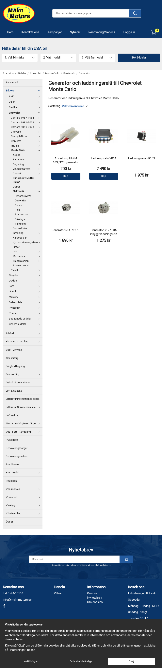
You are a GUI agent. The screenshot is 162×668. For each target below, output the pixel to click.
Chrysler (13, 275)
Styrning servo (21, 266)
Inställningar (31, 661)
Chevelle (16, 132)
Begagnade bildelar (20, 319)
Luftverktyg (12, 415)
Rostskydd (12, 473)
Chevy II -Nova (19, 136)
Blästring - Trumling (17, 342)
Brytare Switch (23, 196)
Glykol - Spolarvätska (18, 383)
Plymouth (14, 308)
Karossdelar (20, 238)
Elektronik (18, 191)
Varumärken (13, 489)
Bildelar (10, 91)
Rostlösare (12, 464)
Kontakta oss (30, 32)
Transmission (21, 261)
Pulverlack (12, 440)
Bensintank (12, 83)
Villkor (58, 593)
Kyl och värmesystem (25, 242)
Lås (15, 252)
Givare (18, 205)
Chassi (17, 174)
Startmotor (21, 214)
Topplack (11, 481)
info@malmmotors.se (17, 599)
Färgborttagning (15, 366)
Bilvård (10, 333)
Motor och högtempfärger (21, 424)
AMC (12, 96)
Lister (16, 247)
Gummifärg (12, 374)
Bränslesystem (21, 169)
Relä (17, 210)
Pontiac (13, 313)
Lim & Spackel (14, 391)
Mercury (13, 297)
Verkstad (11, 497)
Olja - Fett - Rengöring (18, 432)
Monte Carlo (18, 150)
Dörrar (16, 187)
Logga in (129, 32)
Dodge (13, 281)
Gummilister (20, 228)
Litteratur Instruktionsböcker (22, 399)
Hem (10, 32)
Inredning (18, 233)
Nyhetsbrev (94, 598)
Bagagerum (19, 160)
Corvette (16, 141)
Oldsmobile (15, 302)
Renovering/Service (101, 32)
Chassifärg (12, 358)
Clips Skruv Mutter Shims (23, 180)
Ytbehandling (13, 514)
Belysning (18, 164)
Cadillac (13, 107)
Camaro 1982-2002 (22, 122)
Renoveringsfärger (16, 448)
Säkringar (20, 219)
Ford (11, 286)
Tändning (20, 224)
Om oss (92, 593)
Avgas (16, 155)
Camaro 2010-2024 (22, 127)
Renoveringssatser (17, 456)
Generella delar (17, 324)
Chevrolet (14, 113)
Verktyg (10, 505)
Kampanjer (54, 32)
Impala (15, 146)
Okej (131, 661)
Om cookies (95, 602)
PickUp (15, 270)
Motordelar (19, 256)
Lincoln (13, 292)
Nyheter (75, 32)
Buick (12, 102)
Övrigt (9, 522)
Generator (20, 201)
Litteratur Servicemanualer (21, 407)
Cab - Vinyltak (14, 350)
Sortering (54, 106)
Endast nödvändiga (81, 661)
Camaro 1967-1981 (22, 118)
